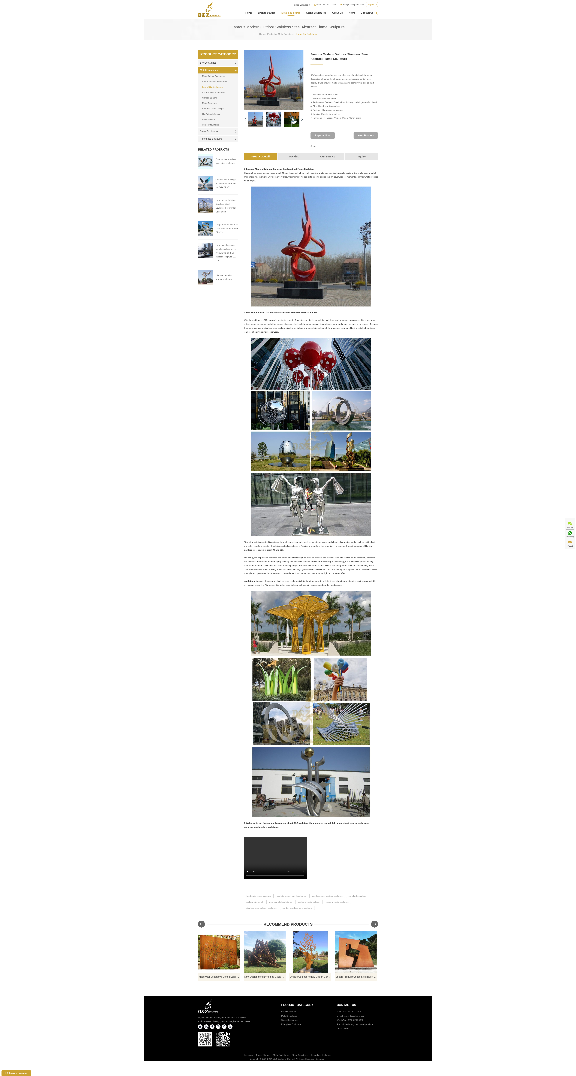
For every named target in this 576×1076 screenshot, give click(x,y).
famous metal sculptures (280, 902)
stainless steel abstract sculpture (327, 896)
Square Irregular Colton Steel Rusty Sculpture (356, 977)
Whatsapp (570, 537)
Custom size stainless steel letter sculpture (226, 161)
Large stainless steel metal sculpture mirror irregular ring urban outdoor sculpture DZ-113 (226, 253)
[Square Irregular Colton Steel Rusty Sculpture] (356, 952)
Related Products (213, 149)
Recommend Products (288, 924)
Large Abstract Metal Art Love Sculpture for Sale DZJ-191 (227, 228)
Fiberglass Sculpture (211, 138)
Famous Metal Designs (213, 108)
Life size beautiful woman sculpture (224, 277)
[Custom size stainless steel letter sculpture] (205, 161)
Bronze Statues (267, 13)
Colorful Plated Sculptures (214, 81)
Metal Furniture (209, 103)
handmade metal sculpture (258, 896)
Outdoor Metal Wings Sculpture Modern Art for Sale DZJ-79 (226, 183)
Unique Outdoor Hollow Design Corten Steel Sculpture (310, 977)
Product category (297, 1005)
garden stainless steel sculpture (297, 908)
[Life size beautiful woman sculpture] (205, 277)
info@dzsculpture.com (353, 4)
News (352, 13)
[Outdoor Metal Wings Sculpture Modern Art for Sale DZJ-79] (205, 183)
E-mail (570, 546)
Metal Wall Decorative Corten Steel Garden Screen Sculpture (219, 977)
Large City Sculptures (306, 34)
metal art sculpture (357, 896)
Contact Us (367, 13)
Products (271, 34)
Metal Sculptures (290, 13)
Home (248, 13)
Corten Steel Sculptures (213, 92)
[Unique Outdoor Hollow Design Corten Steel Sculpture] (310, 952)
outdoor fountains (210, 125)
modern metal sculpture (337, 902)
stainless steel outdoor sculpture (261, 908)
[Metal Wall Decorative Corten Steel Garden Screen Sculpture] (219, 952)
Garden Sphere (209, 98)
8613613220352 (355, 1020)
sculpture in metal (254, 902)
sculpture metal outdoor (309, 902)
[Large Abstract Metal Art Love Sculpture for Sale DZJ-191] (205, 228)
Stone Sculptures (316, 13)
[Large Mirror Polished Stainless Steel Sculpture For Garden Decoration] (205, 205)
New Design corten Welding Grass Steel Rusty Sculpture (265, 977)
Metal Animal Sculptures (213, 76)
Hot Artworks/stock (211, 114)
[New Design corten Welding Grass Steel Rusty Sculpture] (265, 952)
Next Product (365, 135)
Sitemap (320, 1059)
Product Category (218, 54)
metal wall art (208, 119)
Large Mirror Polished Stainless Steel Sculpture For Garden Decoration (226, 206)
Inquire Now (322, 135)
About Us (337, 13)
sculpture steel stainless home (291, 896)
